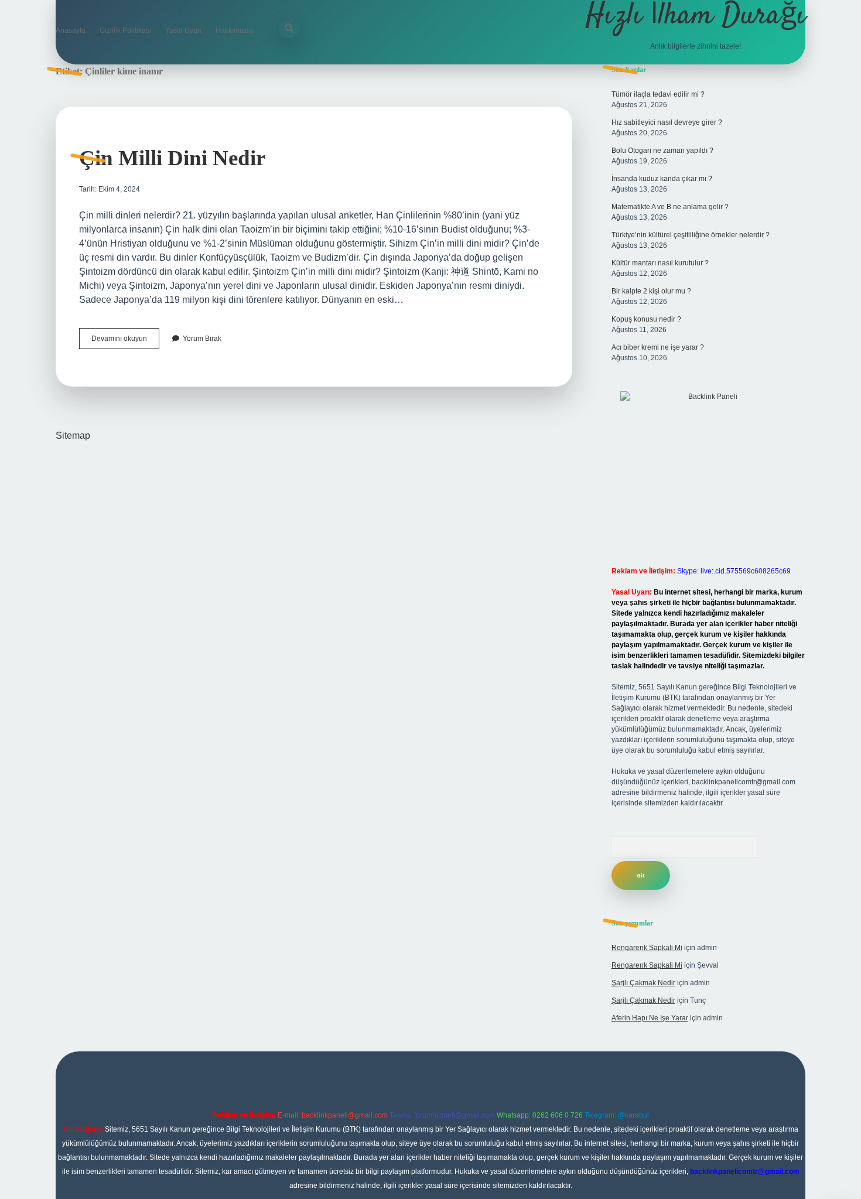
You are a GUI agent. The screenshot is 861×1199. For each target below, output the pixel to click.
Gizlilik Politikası (125, 30)
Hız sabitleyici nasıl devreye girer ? (666, 122)
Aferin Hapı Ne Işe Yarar (649, 1018)
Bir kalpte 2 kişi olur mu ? (651, 291)
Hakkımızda (234, 30)
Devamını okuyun (125, 341)
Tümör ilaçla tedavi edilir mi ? (658, 94)
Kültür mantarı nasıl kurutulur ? (660, 263)
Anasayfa (71, 30)
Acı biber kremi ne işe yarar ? (657, 347)
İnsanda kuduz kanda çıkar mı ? (661, 179)
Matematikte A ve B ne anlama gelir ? (670, 207)
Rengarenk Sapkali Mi (646, 948)
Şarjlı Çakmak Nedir (643, 983)
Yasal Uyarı (183, 30)
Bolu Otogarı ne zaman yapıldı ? (662, 150)
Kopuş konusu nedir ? (646, 319)
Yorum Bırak (202, 338)
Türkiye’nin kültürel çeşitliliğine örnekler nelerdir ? (690, 235)
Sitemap (73, 435)
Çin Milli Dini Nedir (172, 158)
